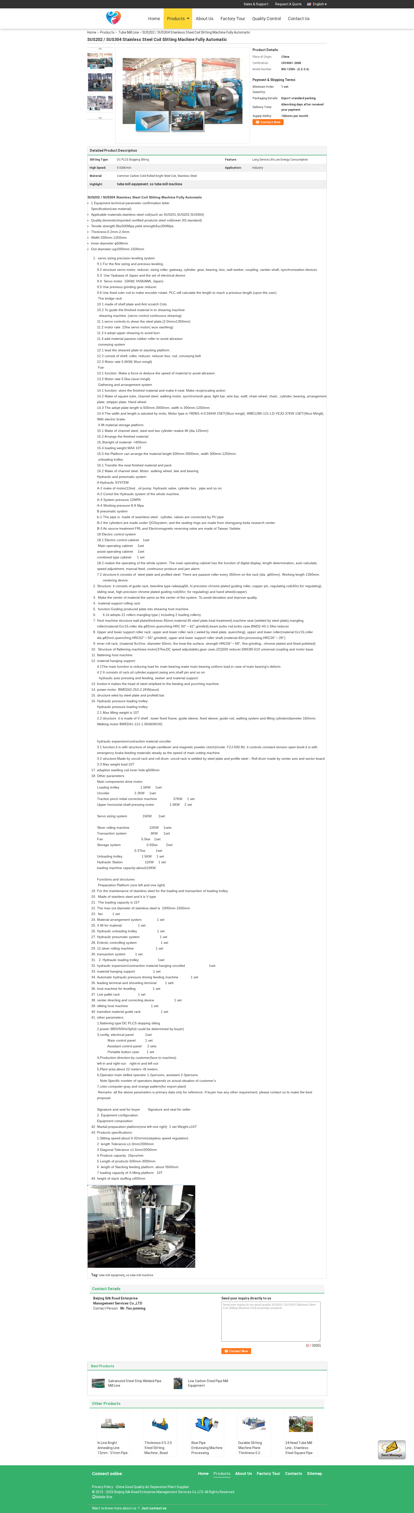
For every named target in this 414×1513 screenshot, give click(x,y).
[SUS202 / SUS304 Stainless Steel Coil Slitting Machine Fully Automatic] (182, 95)
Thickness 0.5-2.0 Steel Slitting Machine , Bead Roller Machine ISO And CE (158, 1453)
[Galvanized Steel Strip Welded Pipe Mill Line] (98, 1383)
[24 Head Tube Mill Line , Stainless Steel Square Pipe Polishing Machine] (301, 1424)
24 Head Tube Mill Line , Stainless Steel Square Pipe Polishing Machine (299, 1450)
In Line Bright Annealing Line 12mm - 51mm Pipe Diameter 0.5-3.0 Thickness (113, 1453)
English (318, 4)
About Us (204, 18)
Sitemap (314, 1473)
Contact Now (270, 122)
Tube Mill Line (128, 32)
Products (176, 18)
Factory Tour (233, 18)
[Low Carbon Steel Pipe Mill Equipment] (178, 1383)
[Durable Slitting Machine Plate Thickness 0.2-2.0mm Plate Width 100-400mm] (254, 1424)
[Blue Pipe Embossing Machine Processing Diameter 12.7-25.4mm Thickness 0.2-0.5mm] (207, 1424)
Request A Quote (288, 4)
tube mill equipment (111, 1275)
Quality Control (266, 18)
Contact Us (299, 18)
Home (154, 18)
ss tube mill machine (139, 1275)
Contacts (293, 1473)
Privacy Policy (102, 1487)
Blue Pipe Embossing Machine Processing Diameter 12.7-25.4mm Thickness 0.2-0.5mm (207, 1455)
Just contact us (154, 1508)
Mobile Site (103, 1497)
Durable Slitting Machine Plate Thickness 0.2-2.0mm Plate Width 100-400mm (253, 1453)
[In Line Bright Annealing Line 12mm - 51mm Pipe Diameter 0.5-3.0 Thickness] (113, 1424)
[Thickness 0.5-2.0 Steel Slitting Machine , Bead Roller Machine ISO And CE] (160, 1424)
